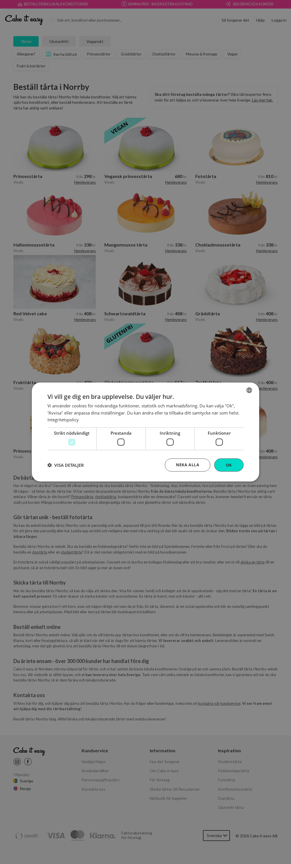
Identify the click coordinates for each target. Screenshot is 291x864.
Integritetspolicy (63, 419)
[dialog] (145, 432)
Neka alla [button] (187, 464)
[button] (65, 465)
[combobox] (249, 390)
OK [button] (229, 464)
